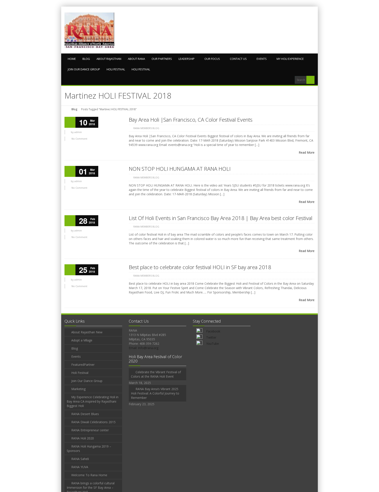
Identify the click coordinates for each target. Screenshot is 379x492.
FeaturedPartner (83, 364)
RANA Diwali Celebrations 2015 (93, 422)
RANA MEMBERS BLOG (146, 128)
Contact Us (238, 59)
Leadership (187, 59)
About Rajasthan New (86, 332)
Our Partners (162, 59)
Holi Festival (116, 69)
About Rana (136, 59)
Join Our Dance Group (84, 69)
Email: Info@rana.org (143, 348)
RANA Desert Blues (85, 414)
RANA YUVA (79, 467)
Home (72, 59)
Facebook (213, 331)
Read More (307, 152)
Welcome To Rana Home (89, 475)
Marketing (78, 389)
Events (262, 59)
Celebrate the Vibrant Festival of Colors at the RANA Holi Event (156, 374)
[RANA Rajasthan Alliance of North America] (89, 30)
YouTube (212, 343)
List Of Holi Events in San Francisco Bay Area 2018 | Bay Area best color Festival (220, 218)
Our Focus (212, 59)
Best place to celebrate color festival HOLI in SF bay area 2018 (200, 267)
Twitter (211, 337)
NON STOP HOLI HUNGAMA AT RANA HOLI (180, 168)
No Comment (79, 138)
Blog (86, 59)
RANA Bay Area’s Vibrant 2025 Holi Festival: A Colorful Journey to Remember (155, 393)
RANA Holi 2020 (82, 438)
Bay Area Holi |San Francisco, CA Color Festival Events (190, 119)
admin (78, 132)
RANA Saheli (80, 459)
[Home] (66, 109)
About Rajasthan (109, 59)
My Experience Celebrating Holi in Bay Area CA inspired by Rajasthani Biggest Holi (92, 401)
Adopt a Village (81, 340)
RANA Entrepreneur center (90, 430)
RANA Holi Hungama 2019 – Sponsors (89, 448)
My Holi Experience (290, 59)
